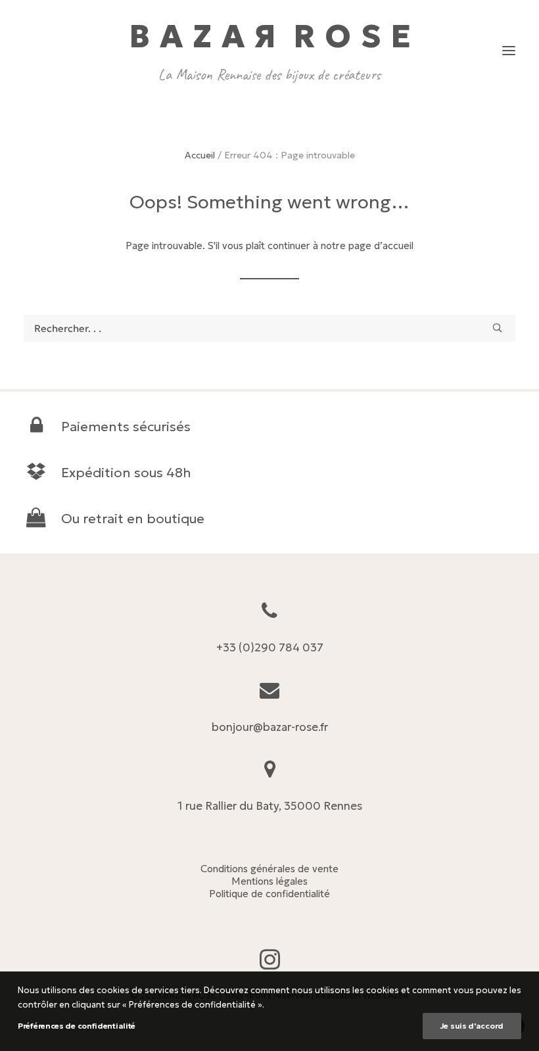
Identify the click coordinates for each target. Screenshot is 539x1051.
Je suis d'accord (472, 1026)
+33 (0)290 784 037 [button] (269, 647)
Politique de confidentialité (269, 893)
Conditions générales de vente (269, 868)
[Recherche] (269, 328)
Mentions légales (269, 881)
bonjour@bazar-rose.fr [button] (270, 727)
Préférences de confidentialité (76, 1026)
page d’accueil (380, 245)
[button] (509, 50)
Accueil (200, 155)
